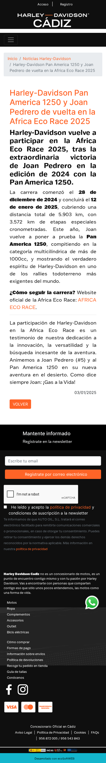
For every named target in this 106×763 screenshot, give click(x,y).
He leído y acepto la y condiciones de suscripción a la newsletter (55, 510)
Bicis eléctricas (18, 632)
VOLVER (20, 404)
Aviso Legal (23, 732)
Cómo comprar (18, 642)
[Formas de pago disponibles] (28, 706)
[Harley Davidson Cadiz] (53, 20)
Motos (12, 602)
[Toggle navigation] (11, 40)
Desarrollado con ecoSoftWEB (54, 758)
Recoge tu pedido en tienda (27, 666)
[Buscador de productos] (92, 39)
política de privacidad (70, 507)
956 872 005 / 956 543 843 (59, 738)
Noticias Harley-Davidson (47, 58)
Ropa (11, 608)
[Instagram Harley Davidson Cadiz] (23, 689)
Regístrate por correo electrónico (56, 474)
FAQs (95, 732)
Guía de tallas (17, 672)
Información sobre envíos (26, 654)
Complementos (18, 614)
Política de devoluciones (25, 660)
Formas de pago (19, 648)
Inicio (13, 58)
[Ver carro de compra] (100, 39)
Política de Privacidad (53, 732)
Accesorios (15, 620)
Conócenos (15, 678)
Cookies (80, 732)
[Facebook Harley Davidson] (9, 689)
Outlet (11, 626)
